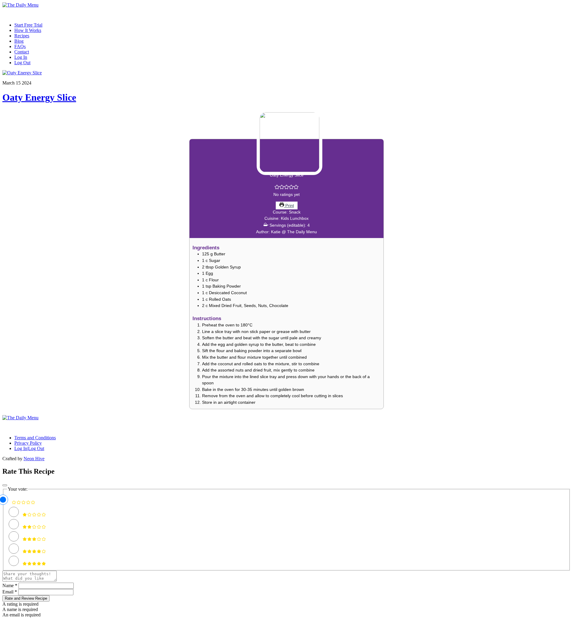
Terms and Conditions (35, 437)
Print (289, 205)
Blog (19, 41)
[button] (277, 187)
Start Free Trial (28, 24)
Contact (21, 51)
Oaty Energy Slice (39, 97)
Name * (9, 585)
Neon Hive (34, 458)
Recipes (21, 35)
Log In (20, 57)
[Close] (4, 485)
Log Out (22, 62)
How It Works (27, 30)
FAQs (20, 46)
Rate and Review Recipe (26, 598)
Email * (9, 591)
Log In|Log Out (29, 448)
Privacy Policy (28, 443)
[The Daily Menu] (20, 4)
